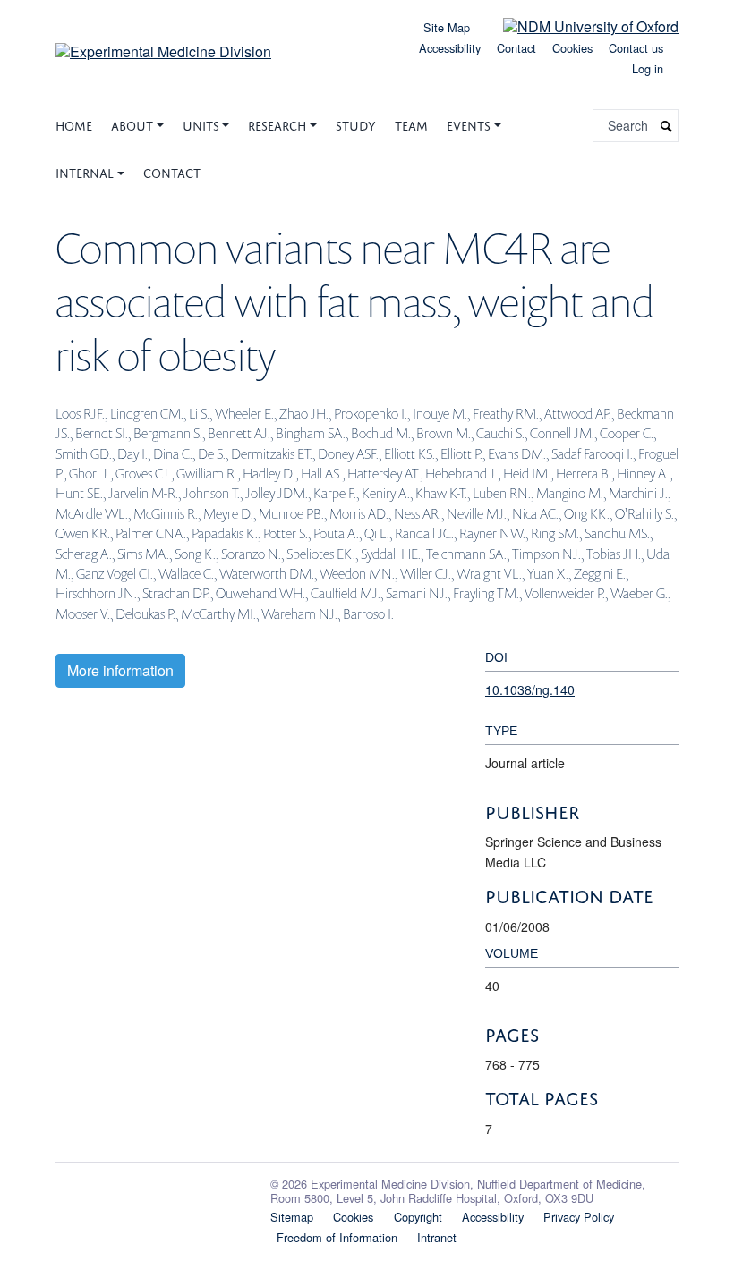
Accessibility (450, 47)
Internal (84, 171)
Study (356, 123)
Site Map (446, 27)
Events (469, 123)
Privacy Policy (578, 1216)
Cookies (572, 47)
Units (201, 123)
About (132, 123)
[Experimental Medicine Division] (163, 45)
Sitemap (291, 1216)
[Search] (667, 125)
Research (277, 123)
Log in (647, 68)
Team (411, 123)
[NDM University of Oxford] (577, 25)
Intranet (437, 1237)
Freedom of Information (337, 1237)
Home (73, 123)
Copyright (418, 1216)
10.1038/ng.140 (530, 689)
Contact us (636, 47)
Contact (516, 47)
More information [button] (120, 670)
